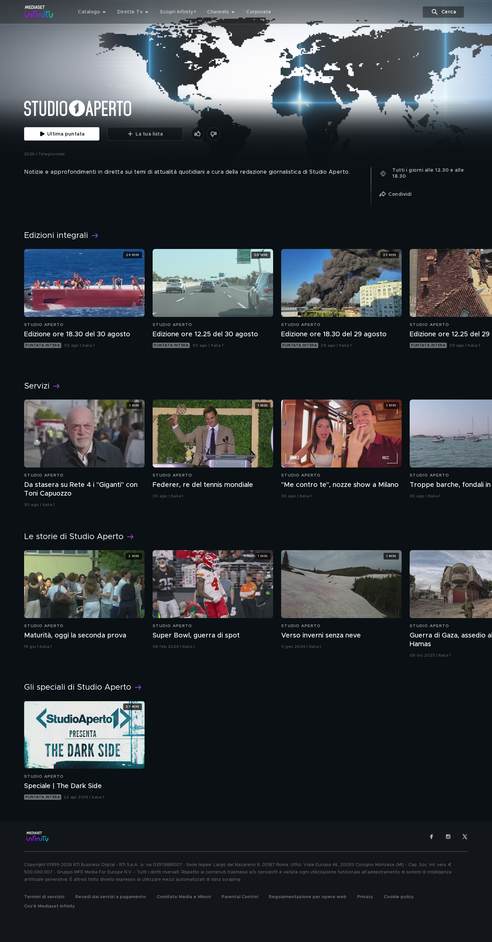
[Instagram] (448, 837)
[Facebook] (431, 837)
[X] (465, 837)
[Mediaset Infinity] (39, 12)
